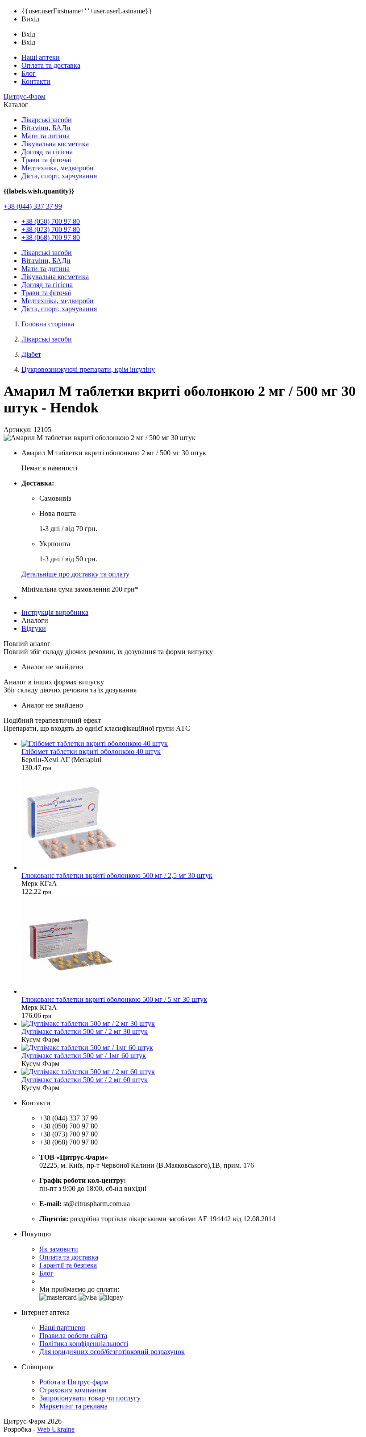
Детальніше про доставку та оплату (75, 574)
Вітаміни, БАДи (46, 128)
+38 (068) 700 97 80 (50, 237)
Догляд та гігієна (47, 152)
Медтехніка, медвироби (57, 168)
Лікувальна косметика (55, 144)
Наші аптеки (40, 57)
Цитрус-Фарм (25, 96)
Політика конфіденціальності (83, 1343)
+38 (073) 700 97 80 (50, 229)
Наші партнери (62, 1327)
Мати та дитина (45, 136)
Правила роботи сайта (73, 1335)
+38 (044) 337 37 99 (33, 206)
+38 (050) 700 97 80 (50, 221)
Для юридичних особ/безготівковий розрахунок (112, 1351)
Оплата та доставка (50, 65)
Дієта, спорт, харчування (59, 176)
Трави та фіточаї (46, 160)
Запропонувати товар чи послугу (90, 1398)
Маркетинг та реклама (73, 1406)
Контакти (35, 81)
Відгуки (33, 628)
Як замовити (58, 1249)
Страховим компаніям (72, 1390)
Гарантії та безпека (68, 1265)
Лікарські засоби (46, 120)
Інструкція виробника (54, 612)
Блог (28, 73)
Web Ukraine (56, 1429)
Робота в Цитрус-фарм (73, 1382)
